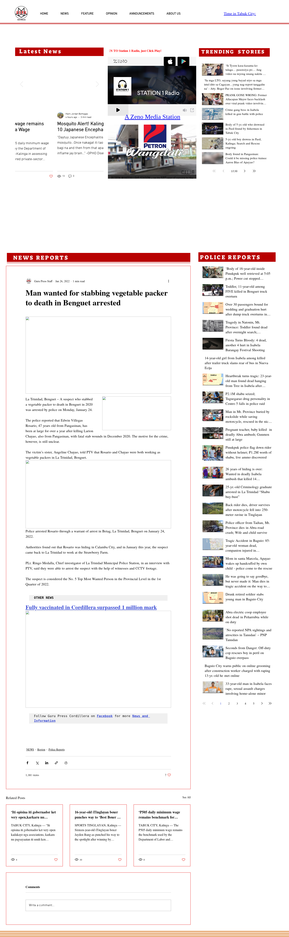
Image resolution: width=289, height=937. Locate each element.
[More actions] (168, 281)
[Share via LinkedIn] (47, 763)
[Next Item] (97, 84)
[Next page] (244, 171)
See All (186, 797)
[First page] (214, 171)
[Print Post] (66, 763)
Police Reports (57, 749)
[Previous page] (223, 171)
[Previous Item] (21, 84)
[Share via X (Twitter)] (37, 763)
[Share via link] (56, 763)
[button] (152, 152)
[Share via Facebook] (27, 763)
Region (41, 749)
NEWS (30, 749)
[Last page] (254, 171)
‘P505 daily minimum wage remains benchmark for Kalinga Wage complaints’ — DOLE (161, 814)
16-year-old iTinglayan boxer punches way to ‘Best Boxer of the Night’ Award (97, 814)
